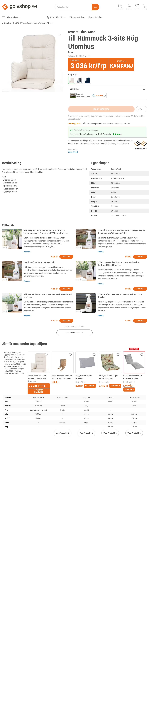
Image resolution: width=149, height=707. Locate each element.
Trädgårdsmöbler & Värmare (34, 23)
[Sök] (95, 7)
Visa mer (27, 252)
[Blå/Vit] (79, 80)
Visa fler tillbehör (73, 333)
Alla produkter (13, 17)
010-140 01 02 (57, 17)
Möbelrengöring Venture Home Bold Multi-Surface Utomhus (120, 295)
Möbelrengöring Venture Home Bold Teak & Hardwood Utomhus (48, 295)
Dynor (50, 23)
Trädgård (17, 23)
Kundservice (120, 9)
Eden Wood (73, 152)
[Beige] (71, 80)
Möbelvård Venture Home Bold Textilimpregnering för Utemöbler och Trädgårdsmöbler (121, 231)
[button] (88, 95)
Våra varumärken (77, 17)
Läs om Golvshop (95, 17)
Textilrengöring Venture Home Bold (39, 262)
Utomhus (7, 23)
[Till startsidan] (19, 7)
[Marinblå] (87, 80)
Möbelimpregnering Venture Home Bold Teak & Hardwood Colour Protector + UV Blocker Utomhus (46, 231)
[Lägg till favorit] (59, 35)
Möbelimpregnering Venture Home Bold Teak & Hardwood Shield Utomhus (118, 263)
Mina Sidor (129, 9)
